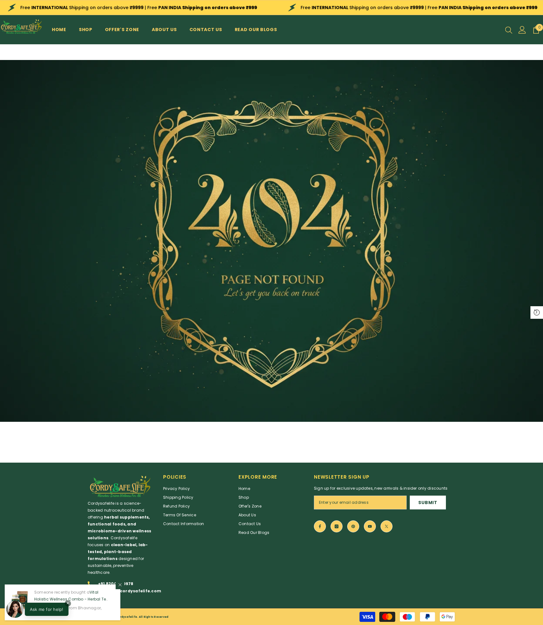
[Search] (508, 30)
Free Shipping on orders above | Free (138, 7)
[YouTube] (370, 526)
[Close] (120, 584)
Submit (427, 502)
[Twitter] (386, 526)
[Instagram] (337, 526)
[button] (37, 609)
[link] (271, 241)
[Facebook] (320, 526)
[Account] (522, 30)
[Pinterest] (353, 526)
